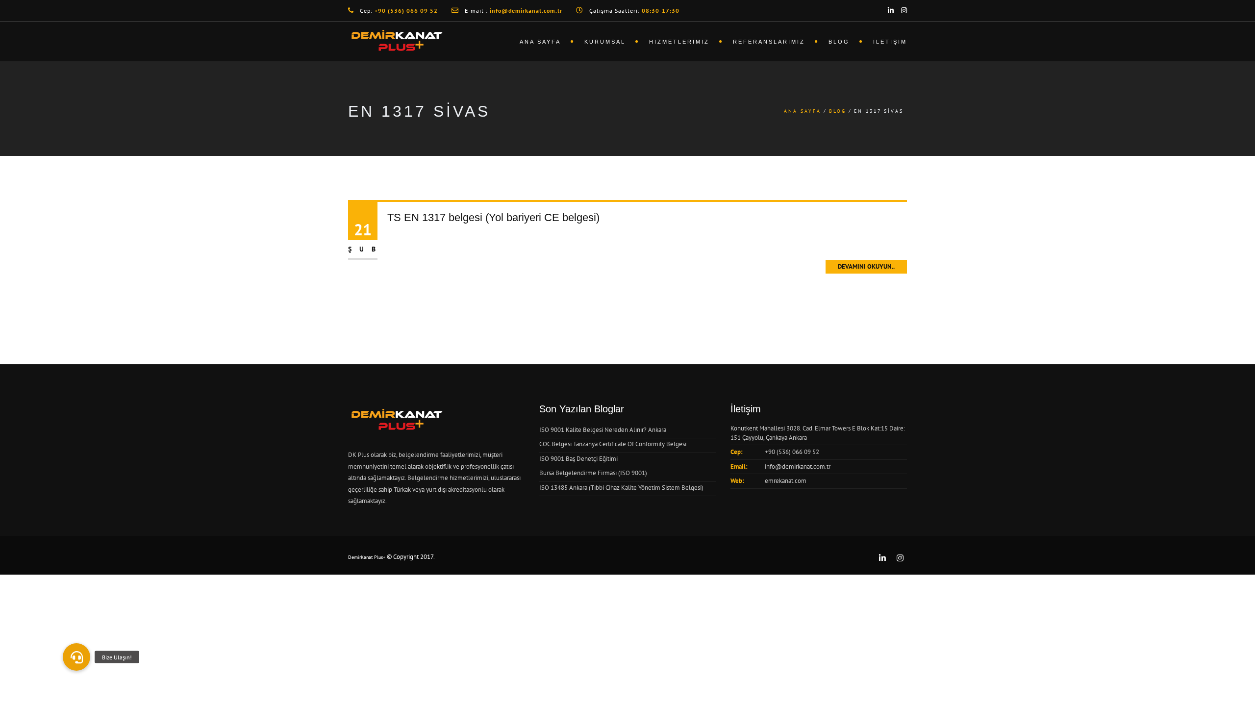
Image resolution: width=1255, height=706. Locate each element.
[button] (76, 657)
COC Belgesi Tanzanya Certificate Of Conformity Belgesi (612, 444)
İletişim (890, 42)
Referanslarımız (769, 42)
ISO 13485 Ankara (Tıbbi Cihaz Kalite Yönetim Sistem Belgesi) (621, 487)
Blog (839, 42)
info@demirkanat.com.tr (797, 466)
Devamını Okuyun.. (866, 266)
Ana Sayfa (540, 42)
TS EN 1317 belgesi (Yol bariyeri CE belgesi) (493, 217)
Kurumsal (605, 42)
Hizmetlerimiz (679, 42)
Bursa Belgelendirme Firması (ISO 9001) (593, 473)
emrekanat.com (785, 481)
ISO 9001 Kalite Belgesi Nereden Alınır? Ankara (602, 430)
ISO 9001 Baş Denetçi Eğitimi (578, 458)
